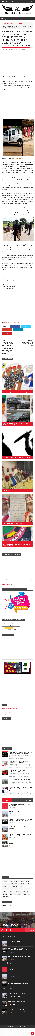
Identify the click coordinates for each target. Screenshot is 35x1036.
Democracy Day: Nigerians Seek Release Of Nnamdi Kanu (17, 76)
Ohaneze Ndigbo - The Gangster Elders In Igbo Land (17, 392)
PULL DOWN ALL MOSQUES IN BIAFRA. (19, 779)
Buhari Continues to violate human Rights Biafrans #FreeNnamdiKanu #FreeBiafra (20, 752)
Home (4, 23)
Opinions (5, 894)
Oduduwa (25, 891)
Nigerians (11, 891)
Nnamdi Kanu (18, 891)
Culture (27, 881)
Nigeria (21, 23)
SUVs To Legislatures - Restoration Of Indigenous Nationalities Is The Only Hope (16, 424)
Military (16, 889)
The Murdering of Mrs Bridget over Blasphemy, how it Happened (18, 762)
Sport (24, 894)
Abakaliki (5, 881)
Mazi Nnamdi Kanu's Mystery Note (12, 523)
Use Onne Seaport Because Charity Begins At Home (16, 85)
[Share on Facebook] (15, 326)
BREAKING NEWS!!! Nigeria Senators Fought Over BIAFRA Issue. (19, 771)
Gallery (5, 886)
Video (29, 894)
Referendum (18, 894)
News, (20, 49)
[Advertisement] (17, 63)
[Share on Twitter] (26, 326)
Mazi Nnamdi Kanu (7, 889)
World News (6, 896)
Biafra (8, 23)
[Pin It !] (7, 333)
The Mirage (6, 490)
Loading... (4, 714)
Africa (11, 881)
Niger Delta (27, 889)
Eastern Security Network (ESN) (10, 883)
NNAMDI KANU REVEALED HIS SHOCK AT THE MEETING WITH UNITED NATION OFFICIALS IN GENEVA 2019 (19, 995)
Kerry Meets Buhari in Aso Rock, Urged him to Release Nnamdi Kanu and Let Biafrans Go (20, 789)
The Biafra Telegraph (6, 1026)
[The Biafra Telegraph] (17, 10)
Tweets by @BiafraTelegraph (9, 708)
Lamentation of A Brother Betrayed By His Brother (17, 457)
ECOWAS (22, 883)
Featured (12, 23)
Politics (11, 894)
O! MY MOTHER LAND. (8, 79)
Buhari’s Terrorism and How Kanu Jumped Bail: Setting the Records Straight (19, 1010)
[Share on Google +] (7, 330)
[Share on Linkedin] (18, 330)
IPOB (21, 886)
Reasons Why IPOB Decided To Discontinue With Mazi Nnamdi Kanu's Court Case (20, 820)
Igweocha (15, 886)
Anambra (16, 881)
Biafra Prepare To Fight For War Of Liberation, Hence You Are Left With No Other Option (18, 1003)
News (17, 23)
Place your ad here (6, 712)
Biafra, (12, 49)
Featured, (16, 49)
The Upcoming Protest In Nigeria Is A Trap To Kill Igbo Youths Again (20, 835)
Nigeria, (23, 49)
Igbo (10, 886)
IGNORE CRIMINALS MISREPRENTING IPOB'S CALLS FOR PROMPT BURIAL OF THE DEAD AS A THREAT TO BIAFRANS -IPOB (17, 544)
